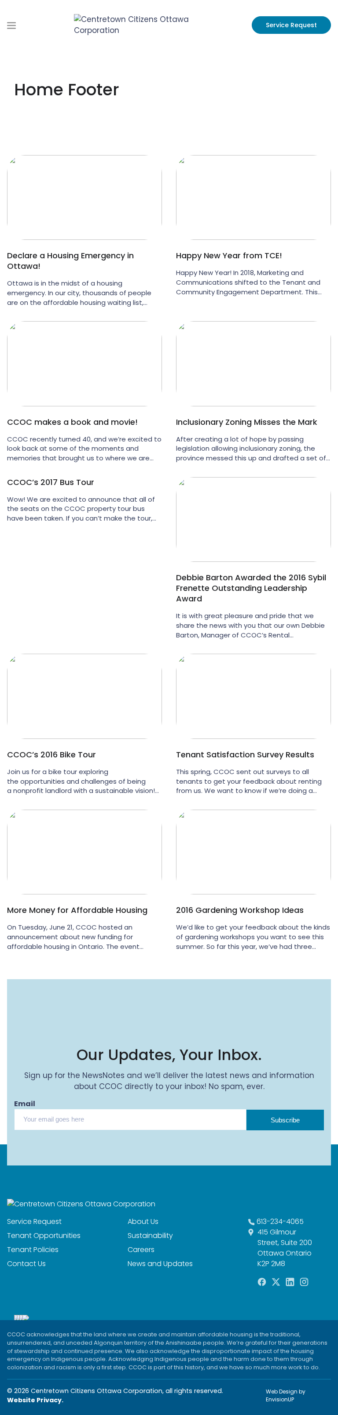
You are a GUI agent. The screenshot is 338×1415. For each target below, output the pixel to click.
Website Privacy (34, 1400)
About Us (143, 1221)
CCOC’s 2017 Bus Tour (50, 482)
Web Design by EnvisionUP (285, 1395)
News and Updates (160, 1264)
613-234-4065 (280, 1221)
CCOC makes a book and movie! (72, 422)
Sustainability (150, 1235)
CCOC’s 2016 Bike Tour (51, 754)
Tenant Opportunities (44, 1235)
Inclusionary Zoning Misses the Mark (246, 422)
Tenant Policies (33, 1250)
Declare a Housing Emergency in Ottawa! (70, 260)
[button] (11, 24)
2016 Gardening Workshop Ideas (240, 910)
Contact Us (26, 1264)
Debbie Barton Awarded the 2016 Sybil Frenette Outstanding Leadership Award (251, 588)
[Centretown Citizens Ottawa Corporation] (134, 25)
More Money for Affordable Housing (77, 910)
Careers (141, 1250)
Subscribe (285, 1120)
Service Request (291, 25)
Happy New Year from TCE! (229, 255)
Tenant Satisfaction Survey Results (245, 754)
